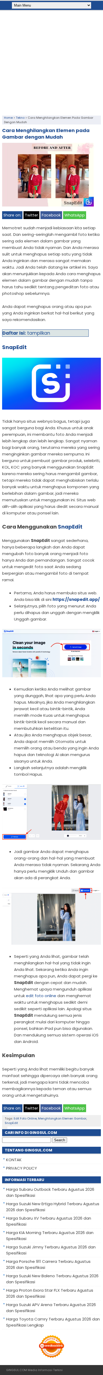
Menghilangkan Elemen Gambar (62, 1118)
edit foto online (41, 995)
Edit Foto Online (25, 1118)
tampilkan (38, 333)
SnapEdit (11, 1123)
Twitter (31, 215)
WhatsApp (74, 215)
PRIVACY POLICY (21, 1168)
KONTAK (14, 1159)
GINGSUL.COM (16, 1370)
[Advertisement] (51, 62)
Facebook (51, 215)
